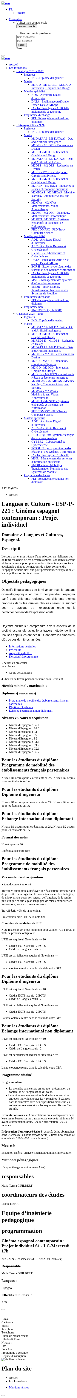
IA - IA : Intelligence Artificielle (50, 455)
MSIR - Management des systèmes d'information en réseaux (51, 281)
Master (28, 81)
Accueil (13, 64)
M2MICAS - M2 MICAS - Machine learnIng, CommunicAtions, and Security (53, 196)
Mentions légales (19, 1387)
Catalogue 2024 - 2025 (30, 313)
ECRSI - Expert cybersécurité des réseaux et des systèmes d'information (53, 268)
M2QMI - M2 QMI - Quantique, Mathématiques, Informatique (50, 214)
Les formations (18, 67)
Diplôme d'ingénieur (21, 707)
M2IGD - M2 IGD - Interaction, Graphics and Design (50, 180)
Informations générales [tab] (22, 646)
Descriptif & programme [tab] (23, 656)
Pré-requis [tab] (15, 649)
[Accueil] (5, 3)
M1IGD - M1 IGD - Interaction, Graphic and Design (50, 335)
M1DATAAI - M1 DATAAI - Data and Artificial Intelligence (52, 140)
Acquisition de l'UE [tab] (20, 653)
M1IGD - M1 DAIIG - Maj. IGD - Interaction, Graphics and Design (52, 86)
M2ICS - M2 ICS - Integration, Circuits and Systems (49, 174)
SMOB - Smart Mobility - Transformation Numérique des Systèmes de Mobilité (49, 290)
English (20, 12)
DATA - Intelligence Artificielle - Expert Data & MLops (50, 103)
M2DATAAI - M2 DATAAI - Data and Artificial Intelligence (52, 160)
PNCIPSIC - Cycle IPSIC (46, 310)
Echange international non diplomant (30, 710)
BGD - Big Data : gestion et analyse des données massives (52, 436)
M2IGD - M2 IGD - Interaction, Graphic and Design (50, 369)
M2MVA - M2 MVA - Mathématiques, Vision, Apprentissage (45, 206)
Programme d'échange (37, 115)
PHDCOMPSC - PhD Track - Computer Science (49, 231)
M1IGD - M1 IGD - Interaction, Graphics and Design (50, 153)
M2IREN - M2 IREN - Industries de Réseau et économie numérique (52, 187)
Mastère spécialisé (34, 91)
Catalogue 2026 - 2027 (30, 71)
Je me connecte (26, 26)
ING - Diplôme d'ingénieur (47, 78)
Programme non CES (36, 306)
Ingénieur (29, 74)
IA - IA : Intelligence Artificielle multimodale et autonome (50, 110)
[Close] (2, 1309)
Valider (21, 44)
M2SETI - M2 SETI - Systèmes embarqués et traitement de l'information (50, 223)
